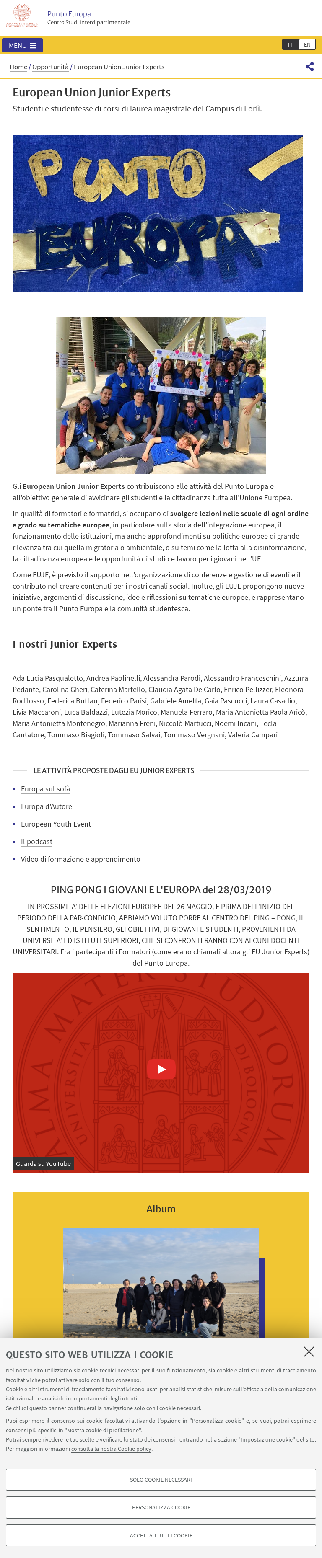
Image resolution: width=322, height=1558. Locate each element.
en (307, 44)
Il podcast (36, 841)
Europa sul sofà (45, 788)
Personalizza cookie (161, 1507)
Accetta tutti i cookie (161, 1535)
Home (18, 66)
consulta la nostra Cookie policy (111, 1448)
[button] (22, 45)
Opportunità (50, 66)
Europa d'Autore (46, 806)
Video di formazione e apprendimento (80, 859)
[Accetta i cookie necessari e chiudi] (309, 1351)
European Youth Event (56, 824)
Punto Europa (88, 18)
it (290, 44)
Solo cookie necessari (161, 1479)
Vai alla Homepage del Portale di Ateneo (22, 16)
